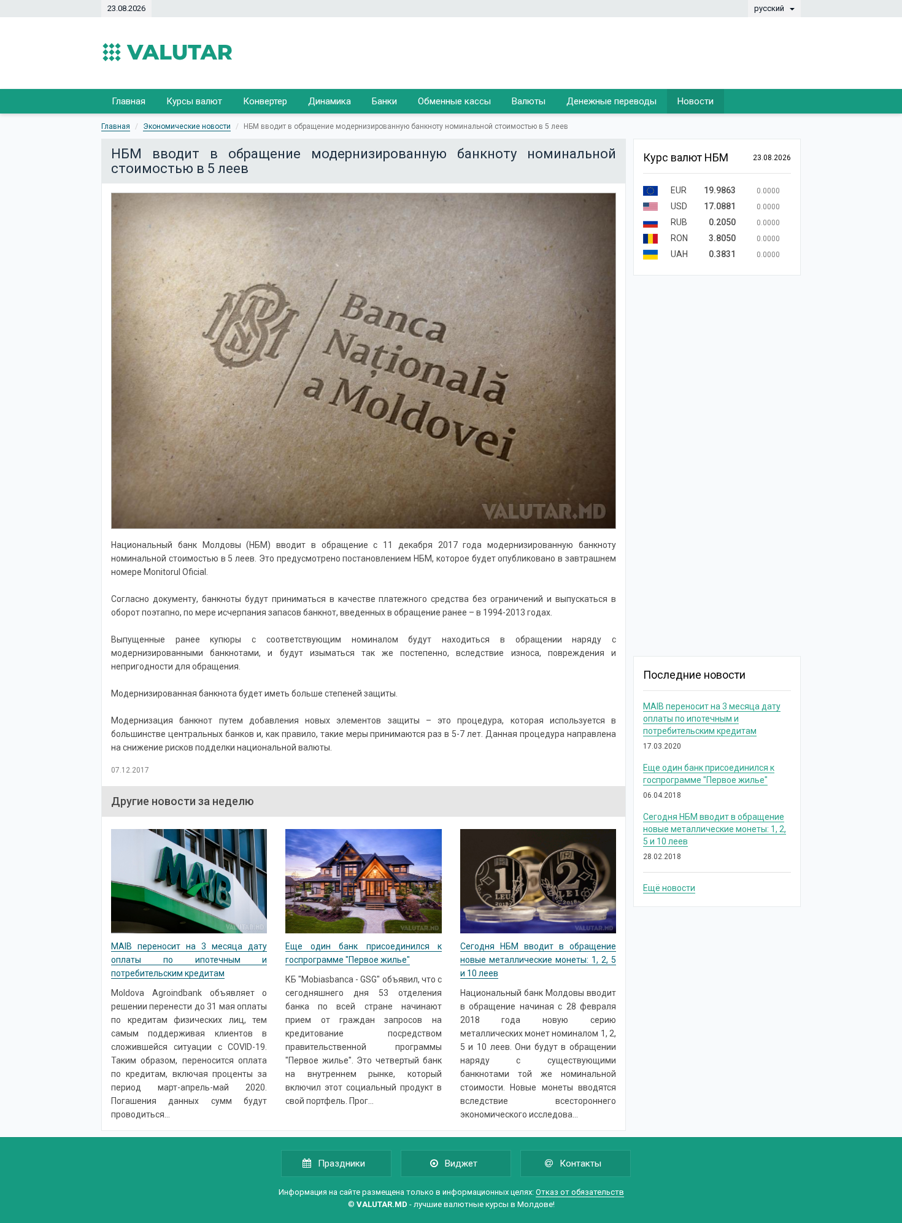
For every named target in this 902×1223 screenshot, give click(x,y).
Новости (695, 101)
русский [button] (770, 8)
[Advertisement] (577, 52)
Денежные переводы (611, 101)
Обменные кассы (454, 101)
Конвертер (265, 101)
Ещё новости (669, 888)
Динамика (329, 101)
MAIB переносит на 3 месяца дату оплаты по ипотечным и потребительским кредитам (189, 959)
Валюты (528, 101)
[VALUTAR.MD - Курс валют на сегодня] (167, 52)
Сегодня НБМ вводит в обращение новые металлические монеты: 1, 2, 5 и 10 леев (538, 959)
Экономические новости (187, 126)
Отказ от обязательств (580, 1192)
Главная (128, 101)
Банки (384, 101)
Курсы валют (194, 101)
